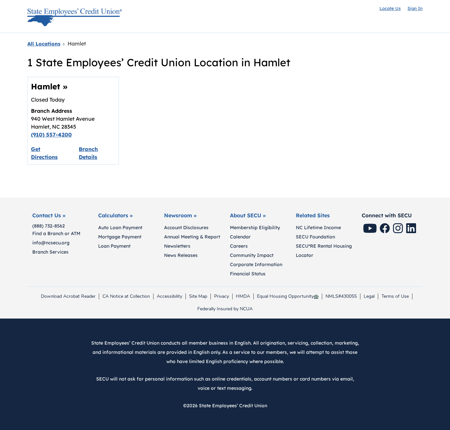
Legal (369, 296)
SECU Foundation (315, 237)
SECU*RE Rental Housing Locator (324, 250)
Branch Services (50, 252)
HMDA (244, 296)
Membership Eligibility (255, 227)
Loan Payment (114, 246)
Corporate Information (256, 264)
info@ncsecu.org (51, 243)
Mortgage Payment (119, 237)
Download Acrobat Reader (68, 296)
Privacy (223, 296)
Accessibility (169, 296)
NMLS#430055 (341, 296)
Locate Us (390, 8)
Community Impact (251, 255)
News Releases (181, 255)
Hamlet (49, 86)
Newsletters (177, 246)
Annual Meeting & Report (192, 237)
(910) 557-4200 (51, 134)
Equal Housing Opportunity (285, 296)
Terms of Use (395, 296)
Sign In (415, 8)
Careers (239, 246)
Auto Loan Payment (120, 227)
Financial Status (248, 274)
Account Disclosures (186, 227)
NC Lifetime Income (318, 227)
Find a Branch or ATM (56, 233)
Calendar (240, 237)
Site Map (198, 296)
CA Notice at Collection (126, 296)
